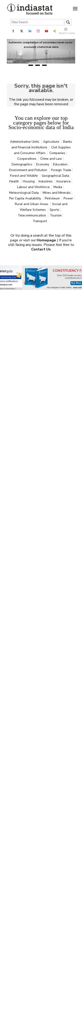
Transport (40, 221)
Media (58, 187)
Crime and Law (51, 159)
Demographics (22, 164)
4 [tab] (51, 65)
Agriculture (51, 142)
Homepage (47, 240)
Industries (46, 181)
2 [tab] (37, 65)
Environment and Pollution (28, 170)
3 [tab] (44, 65)
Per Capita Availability (25, 198)
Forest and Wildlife (24, 176)
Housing (29, 181)
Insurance (63, 181)
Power (68, 198)
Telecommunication (32, 215)
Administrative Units (25, 142)
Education (60, 164)
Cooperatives (27, 159)
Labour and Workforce (34, 187)
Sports (54, 210)
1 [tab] (30, 65)
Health (14, 181)
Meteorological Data (24, 193)
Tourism (56, 215)
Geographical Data (55, 176)
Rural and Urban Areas (32, 204)
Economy (43, 164)
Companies (57, 153)
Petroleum (53, 198)
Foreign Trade (61, 170)
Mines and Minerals (57, 193)
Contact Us (41, 249)
